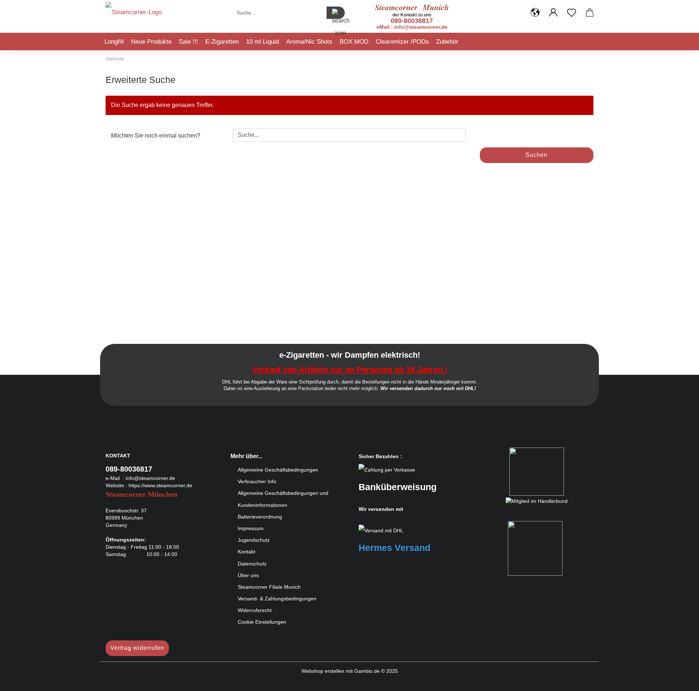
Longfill (114, 41)
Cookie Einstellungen (262, 622)
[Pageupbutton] (679, 680)
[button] (535, 12)
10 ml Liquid (262, 41)
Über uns (248, 575)
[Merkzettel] (571, 12)
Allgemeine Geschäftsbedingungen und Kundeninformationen (283, 499)
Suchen (536, 155)
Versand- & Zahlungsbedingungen (277, 598)
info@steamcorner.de (150, 478)
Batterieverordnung (260, 517)
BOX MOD (354, 41)
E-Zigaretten (222, 41)
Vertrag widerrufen (137, 648)
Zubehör (447, 41)
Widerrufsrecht (255, 610)
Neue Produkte (151, 41)
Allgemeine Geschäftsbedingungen (278, 470)
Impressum (251, 528)
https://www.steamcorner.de (160, 485)
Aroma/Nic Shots (309, 41)
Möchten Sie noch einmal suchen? (155, 135)
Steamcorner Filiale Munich (269, 587)
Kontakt (246, 552)
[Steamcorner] (134, 14)
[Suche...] (336, 13)
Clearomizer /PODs (402, 41)
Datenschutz (252, 564)
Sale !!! (188, 41)
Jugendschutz (254, 540)
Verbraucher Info (257, 481)
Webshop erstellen (322, 671)
